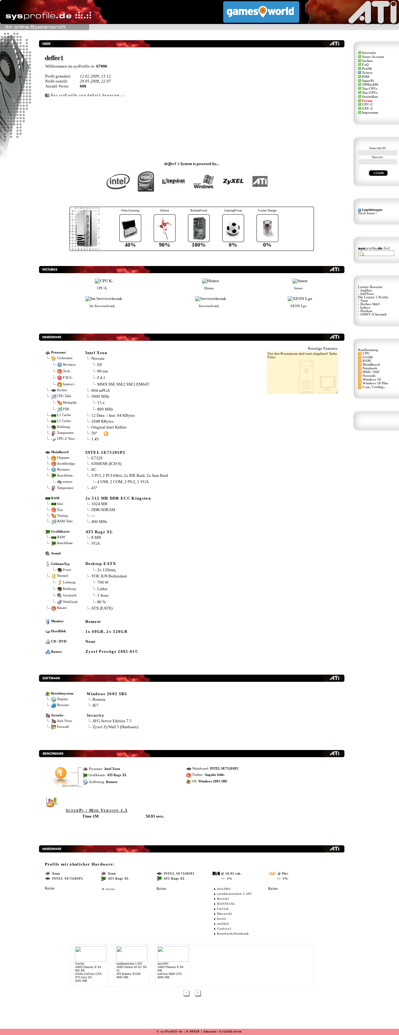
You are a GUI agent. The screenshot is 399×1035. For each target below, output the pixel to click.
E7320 (97, 458)
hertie (221, 918)
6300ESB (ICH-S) (106, 463)
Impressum (370, 112)
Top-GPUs (369, 92)
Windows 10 (372, 379)
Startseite (369, 53)
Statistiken (370, 96)
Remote (93, 621)
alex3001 (224, 888)
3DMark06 (370, 84)
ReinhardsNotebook (233, 933)
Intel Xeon (96, 352)
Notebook (370, 368)
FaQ (365, 64)
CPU (366, 353)
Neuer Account (373, 57)
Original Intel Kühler (109, 427)
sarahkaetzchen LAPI (234, 893)
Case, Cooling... (374, 387)
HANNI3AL (226, 903)
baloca (365, 307)
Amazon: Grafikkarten (222, 1031)
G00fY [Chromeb (373, 314)
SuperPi (368, 81)
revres (110, 889)
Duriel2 (223, 898)
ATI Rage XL (99, 531)
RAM (367, 361)
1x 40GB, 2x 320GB (106, 631)
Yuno (364, 300)
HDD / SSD (371, 372)
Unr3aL (223, 908)
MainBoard (371, 364)
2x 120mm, (106, 569)
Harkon (366, 311)
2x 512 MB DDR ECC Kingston (118, 498)
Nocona (97, 358)
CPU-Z (367, 104)
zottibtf (223, 923)
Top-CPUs (369, 88)
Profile (367, 68)
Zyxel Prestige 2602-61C (112, 651)
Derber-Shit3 (370, 304)
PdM (365, 76)
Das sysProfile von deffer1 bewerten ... (88, 95)
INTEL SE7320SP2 (105, 452)
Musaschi (224, 913)
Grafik (368, 357)
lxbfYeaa (367, 294)
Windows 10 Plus (375, 383)
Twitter (367, 72)
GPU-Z (367, 108)
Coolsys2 (224, 928)
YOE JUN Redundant (109, 576)
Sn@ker (366, 290)
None (90, 641)
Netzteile (369, 375)
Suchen (367, 61)
